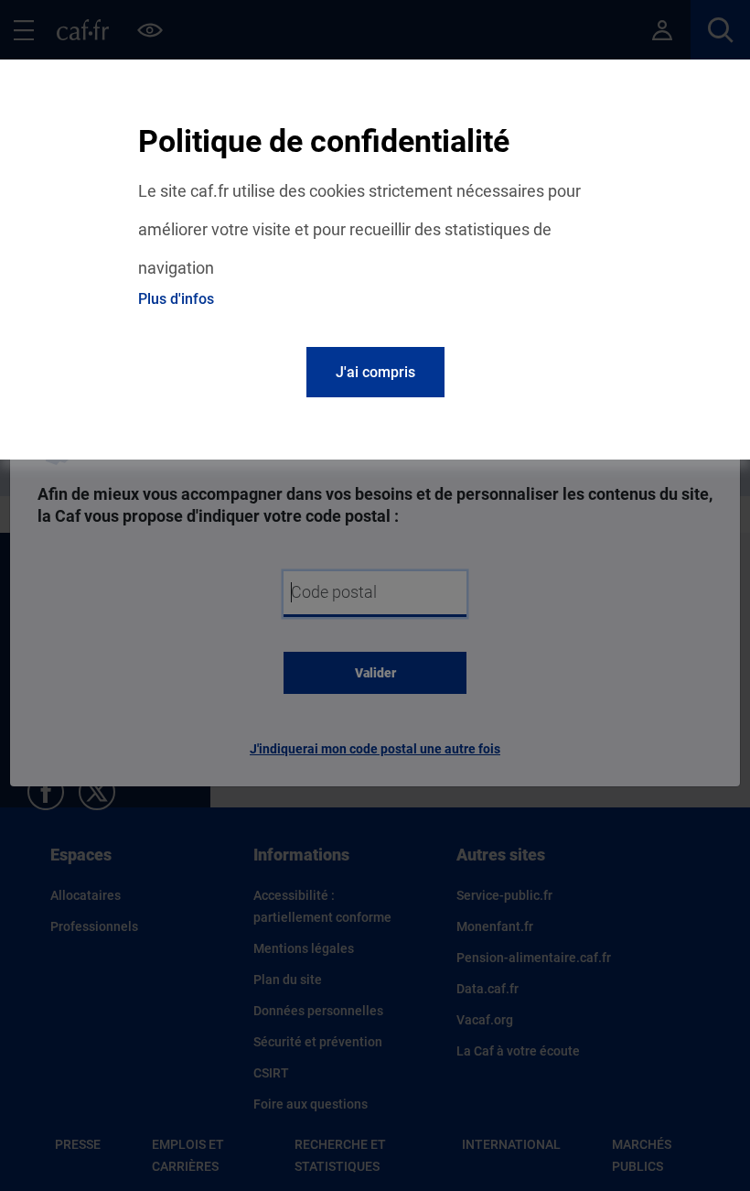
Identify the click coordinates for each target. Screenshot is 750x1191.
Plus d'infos (176, 299)
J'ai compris (375, 372)
